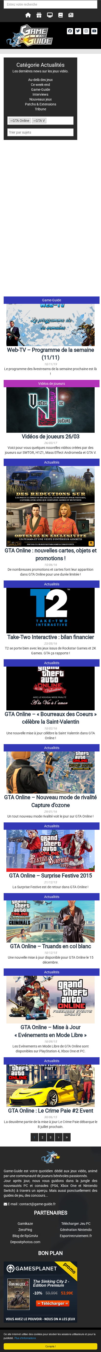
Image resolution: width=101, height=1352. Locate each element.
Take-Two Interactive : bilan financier (50, 637)
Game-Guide (51, 300)
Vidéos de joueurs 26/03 (50, 436)
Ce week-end (40, 85)
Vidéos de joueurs (51, 384)
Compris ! (50, 1346)
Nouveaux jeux (40, 99)
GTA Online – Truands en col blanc (50, 946)
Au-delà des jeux (40, 80)
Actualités (51, 462)
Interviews (40, 94)
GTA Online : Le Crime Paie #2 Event (50, 1111)
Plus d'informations (25, 1338)
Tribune (40, 109)
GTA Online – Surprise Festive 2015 (50, 876)
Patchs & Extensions (40, 104)
